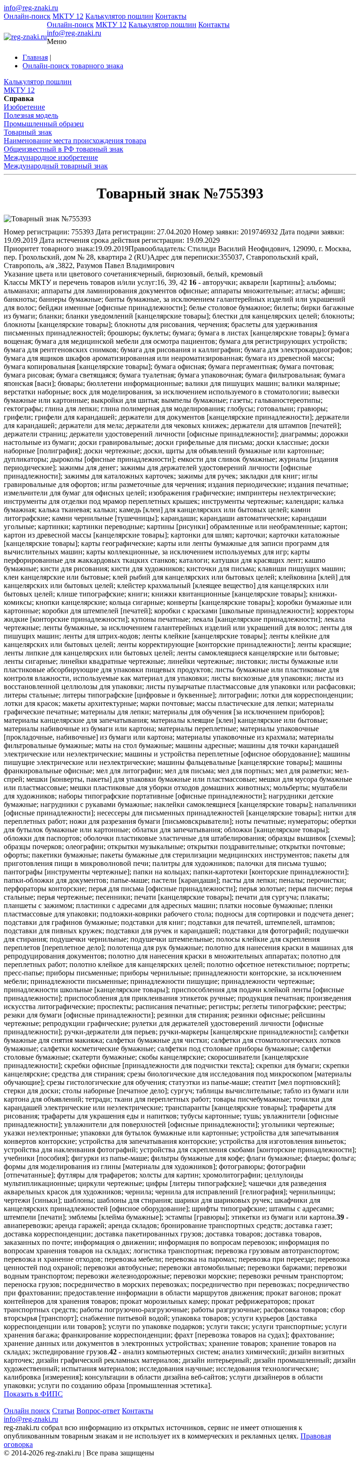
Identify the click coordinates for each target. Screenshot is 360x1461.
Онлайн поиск (27, 1411)
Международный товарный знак (56, 166)
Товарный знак (28, 132)
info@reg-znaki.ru (31, 8)
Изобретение (24, 107)
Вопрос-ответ (98, 1411)
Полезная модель (31, 115)
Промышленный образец (44, 124)
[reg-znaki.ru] (25, 37)
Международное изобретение (51, 157)
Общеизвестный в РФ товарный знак (63, 149)
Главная (35, 57)
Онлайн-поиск (27, 16)
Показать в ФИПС (33, 1394)
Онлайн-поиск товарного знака (72, 66)
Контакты (171, 16)
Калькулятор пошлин (119, 16)
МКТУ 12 (67, 16)
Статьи (63, 1411)
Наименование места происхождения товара (75, 141)
